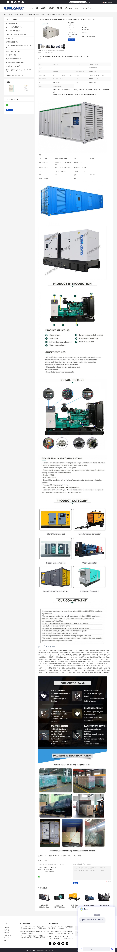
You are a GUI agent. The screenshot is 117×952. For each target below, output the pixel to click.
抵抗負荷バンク (11, 66)
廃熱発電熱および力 (12, 59)
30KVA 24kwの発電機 (46, 856)
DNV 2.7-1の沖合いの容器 (14, 34)
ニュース (77, 8)
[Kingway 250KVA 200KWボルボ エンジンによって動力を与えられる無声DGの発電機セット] (89, 897)
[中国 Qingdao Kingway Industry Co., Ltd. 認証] (11, 88)
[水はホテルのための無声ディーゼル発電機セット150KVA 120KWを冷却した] (104, 897)
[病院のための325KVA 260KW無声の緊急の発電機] (59, 897)
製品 (37, 8)
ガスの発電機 (10, 23)
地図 (5, 940)
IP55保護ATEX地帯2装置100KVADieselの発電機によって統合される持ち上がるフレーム (60, 933)
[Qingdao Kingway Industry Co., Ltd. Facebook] (8, 2)
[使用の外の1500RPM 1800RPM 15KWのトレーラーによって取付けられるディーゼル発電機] (74, 897)
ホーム (31, 8)
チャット (101, 2)
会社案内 (51, 8)
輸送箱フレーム (11, 38)
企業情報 (43, 8)
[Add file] (81, 949)
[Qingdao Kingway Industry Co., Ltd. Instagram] (22, 2)
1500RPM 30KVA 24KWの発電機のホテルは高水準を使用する (33, 932)
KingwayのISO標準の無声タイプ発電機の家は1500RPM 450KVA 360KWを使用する (33, 937)
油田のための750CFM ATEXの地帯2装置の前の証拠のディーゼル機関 (60, 927)
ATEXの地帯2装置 (12, 31)
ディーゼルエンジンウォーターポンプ (18, 70)
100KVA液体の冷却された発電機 (73, 856)
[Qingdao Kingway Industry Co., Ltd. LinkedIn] (15, 2)
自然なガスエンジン (12, 51)
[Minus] (112, 909)
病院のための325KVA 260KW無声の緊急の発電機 (59, 906)
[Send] (112, 949)
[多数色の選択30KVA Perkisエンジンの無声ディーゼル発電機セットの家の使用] (44, 897)
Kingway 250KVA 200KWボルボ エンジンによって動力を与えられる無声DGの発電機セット (89, 906)
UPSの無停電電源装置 (13, 75)
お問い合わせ (68, 8)
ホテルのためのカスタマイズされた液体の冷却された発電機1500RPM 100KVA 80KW (33, 927)
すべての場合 (87, 8)
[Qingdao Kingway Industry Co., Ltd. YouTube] (19, 2)
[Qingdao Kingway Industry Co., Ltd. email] (8, 105)
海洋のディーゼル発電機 (14, 62)
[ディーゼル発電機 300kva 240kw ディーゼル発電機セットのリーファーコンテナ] (51, 32)
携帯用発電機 (10, 42)
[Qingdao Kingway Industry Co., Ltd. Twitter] (12, 2)
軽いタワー (9, 55)
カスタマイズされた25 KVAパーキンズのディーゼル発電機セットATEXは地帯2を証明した (60, 937)
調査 (87, 2)
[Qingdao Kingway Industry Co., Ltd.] (14, 8)
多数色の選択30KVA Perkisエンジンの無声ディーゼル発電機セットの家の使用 (44, 906)
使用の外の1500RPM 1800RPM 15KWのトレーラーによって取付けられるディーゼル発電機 (74, 906)
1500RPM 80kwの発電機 (59, 856)
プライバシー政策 (30, 950)
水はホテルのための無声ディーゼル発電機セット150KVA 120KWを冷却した (104, 906)
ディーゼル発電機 (18, 14)
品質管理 (59, 8)
